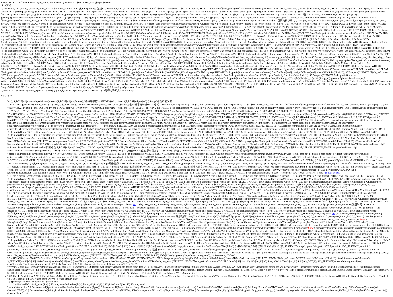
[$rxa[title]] (196, 5)
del (134, 204)
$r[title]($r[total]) (333, 172)
